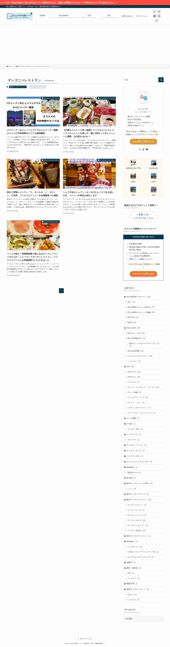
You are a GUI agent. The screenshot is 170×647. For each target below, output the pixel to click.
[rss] (159, 16)
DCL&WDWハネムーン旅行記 (141, 307)
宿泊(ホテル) (134, 472)
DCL (131, 302)
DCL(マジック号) (136, 333)
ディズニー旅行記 (136, 531)
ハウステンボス (135, 456)
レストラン (135, 361)
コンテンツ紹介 (135, 429)
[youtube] (154, 16)
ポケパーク (133, 440)
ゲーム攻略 (133, 418)
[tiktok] (159, 11)
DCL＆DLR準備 (135, 351)
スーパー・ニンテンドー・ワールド (143, 387)
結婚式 (131, 562)
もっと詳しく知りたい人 (143, 141)
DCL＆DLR (133, 328)
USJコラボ (134, 372)
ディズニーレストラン (138, 525)
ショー (132, 489)
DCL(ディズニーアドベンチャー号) (144, 552)
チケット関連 (134, 392)
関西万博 (132, 584)
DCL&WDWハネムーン (139, 297)
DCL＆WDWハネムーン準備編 (141, 312)
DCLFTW (133, 317)
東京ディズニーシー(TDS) (139, 483)
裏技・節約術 (134, 568)
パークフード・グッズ (138, 397)
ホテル (132, 595)
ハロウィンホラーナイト (139, 408)
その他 (131, 424)
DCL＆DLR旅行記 (136, 338)
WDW (132, 323)
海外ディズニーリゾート (138, 536)
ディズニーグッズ (136, 451)
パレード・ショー (136, 403)
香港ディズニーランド (138, 589)
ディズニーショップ (137, 515)
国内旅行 (132, 467)
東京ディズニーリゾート (18, 87)
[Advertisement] (85, 44)
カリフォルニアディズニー (140, 356)
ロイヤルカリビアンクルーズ (141, 557)
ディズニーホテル (136, 520)
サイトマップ (85, 639)
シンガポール (135, 547)
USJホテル (134, 377)
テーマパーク (134, 434)
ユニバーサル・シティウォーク (141, 413)
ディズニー (133, 578)
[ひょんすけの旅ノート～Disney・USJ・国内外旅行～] (19, 16)
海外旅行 (132, 541)
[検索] (157, 20)
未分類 (131, 478)
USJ (130, 366)
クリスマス (133, 382)
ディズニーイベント (136, 445)
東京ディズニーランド (137, 494)
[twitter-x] (154, 11)
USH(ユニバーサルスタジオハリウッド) (144, 344)
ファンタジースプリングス (139, 462)
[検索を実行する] (161, 79)
